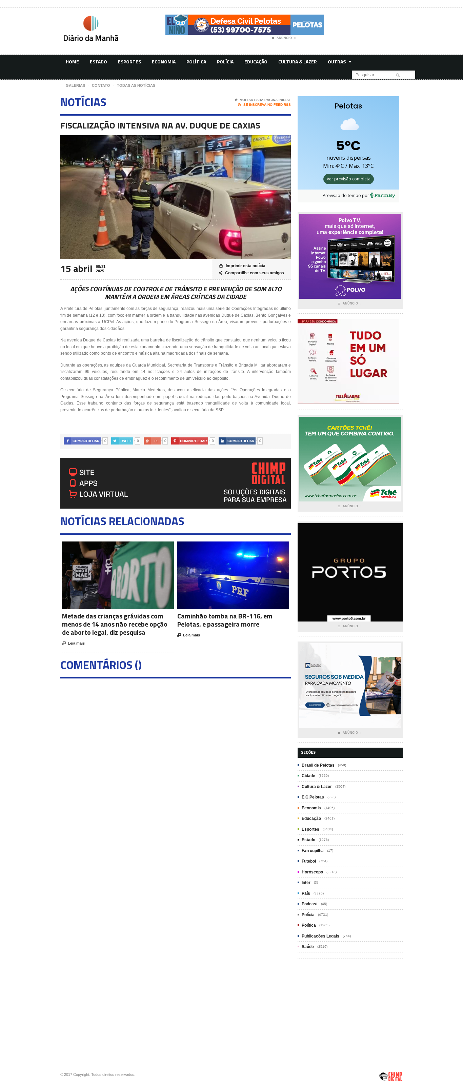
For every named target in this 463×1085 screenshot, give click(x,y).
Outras (337, 61)
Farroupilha (313, 850)
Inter (306, 882)
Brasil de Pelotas (318, 765)
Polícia (225, 61)
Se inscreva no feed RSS (264, 104)
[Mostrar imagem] (110, 547)
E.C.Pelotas (313, 797)
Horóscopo (312, 872)
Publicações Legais (320, 936)
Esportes (129, 61)
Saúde (308, 946)
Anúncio (284, 38)
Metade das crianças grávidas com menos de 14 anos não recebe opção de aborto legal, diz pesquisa (114, 624)
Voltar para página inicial (263, 100)
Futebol (309, 861)
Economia (164, 61)
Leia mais (73, 643)
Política (196, 61)
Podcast (310, 904)
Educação (255, 61)
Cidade (308, 775)
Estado (98, 61)
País (306, 893)
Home (72, 61)
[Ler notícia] (126, 547)
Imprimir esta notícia (242, 265)
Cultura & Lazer (297, 61)
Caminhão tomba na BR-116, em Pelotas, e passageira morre (225, 620)
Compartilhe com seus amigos (251, 273)
